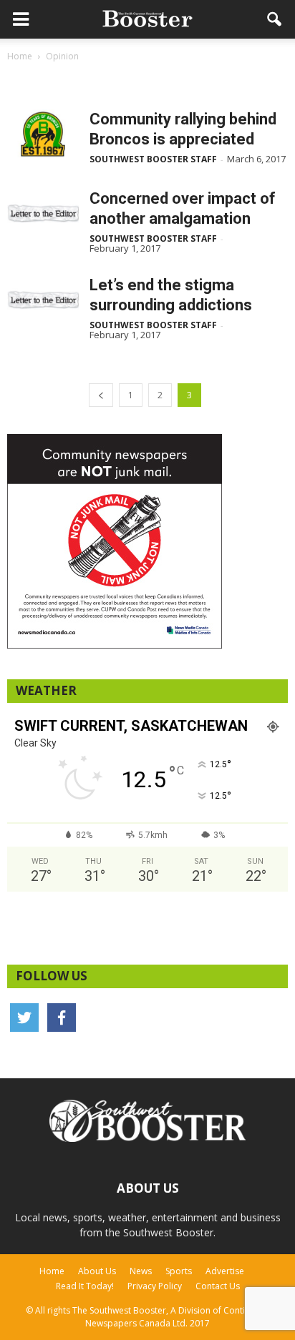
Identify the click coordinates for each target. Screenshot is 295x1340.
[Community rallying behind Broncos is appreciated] (43, 134)
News (141, 1271)
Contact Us (217, 1286)
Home (51, 1271)
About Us (97, 1271)
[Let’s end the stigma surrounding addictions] (43, 300)
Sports (178, 1271)
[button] (275, 19)
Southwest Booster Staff (153, 159)
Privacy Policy (154, 1286)
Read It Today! (85, 1286)
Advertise (224, 1271)
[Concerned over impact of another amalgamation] (43, 213)
